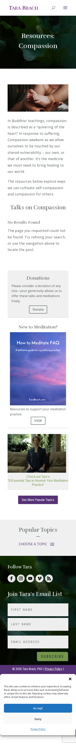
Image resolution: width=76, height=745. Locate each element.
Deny (38, 719)
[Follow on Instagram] (21, 578)
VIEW (38, 421)
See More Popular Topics (38, 500)
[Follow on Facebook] (11, 578)
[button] (70, 679)
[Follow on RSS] (49, 578)
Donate (38, 309)
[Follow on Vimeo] (39, 578)
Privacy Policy (38, 729)
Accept (38, 708)
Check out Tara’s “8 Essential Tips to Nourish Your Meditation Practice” (38, 481)
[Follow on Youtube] (30, 578)
